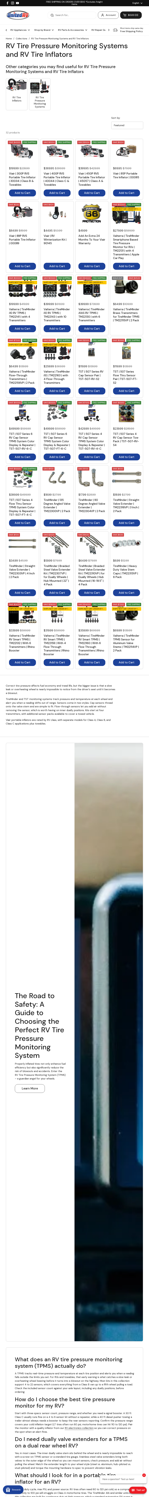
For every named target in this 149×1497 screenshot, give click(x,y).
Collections (21, 38)
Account (111, 15)
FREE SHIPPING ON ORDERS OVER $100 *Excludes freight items (74, 3)
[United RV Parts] (18, 15)
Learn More (30, 1088)
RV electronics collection (79, 1428)
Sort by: (115, 117)
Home (9, 38)
